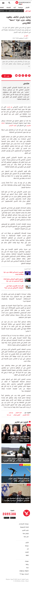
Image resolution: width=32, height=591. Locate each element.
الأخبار (27, 7)
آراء (14, 7)
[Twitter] (13, 514)
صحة (27, 568)
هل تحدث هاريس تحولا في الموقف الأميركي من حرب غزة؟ (13, 287)
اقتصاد (8, 7)
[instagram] (11, 514)
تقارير (17, 422)
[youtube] (9, 514)
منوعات (27, 561)
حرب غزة (9, 415)
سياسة (20, 7)
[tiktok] (5, 514)
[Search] (9, 3)
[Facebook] (15, 514)
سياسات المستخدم (24, 524)
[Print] (16, 75)
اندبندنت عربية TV (24, 574)
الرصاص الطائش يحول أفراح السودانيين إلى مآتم (19, 480)
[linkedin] (7, 514)
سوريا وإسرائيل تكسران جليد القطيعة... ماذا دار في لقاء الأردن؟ (16, 460)
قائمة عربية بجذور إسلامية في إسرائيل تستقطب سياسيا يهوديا (17, 499)
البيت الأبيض (13, 125)
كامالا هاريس (26, 415)
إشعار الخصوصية (24, 527)
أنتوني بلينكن (16, 415)
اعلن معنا (26, 537)
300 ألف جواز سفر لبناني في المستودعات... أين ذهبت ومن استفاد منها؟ (18, 439)
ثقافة (27, 555)
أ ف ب (26, 35)
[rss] (3, 514)
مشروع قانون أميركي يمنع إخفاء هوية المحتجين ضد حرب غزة (13, 280)
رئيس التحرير (25, 530)
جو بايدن (9, 107)
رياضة (27, 564)
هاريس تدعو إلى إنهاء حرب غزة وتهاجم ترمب (13, 273)
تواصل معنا (26, 533)
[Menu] (3, 3)
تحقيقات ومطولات (24, 571)
